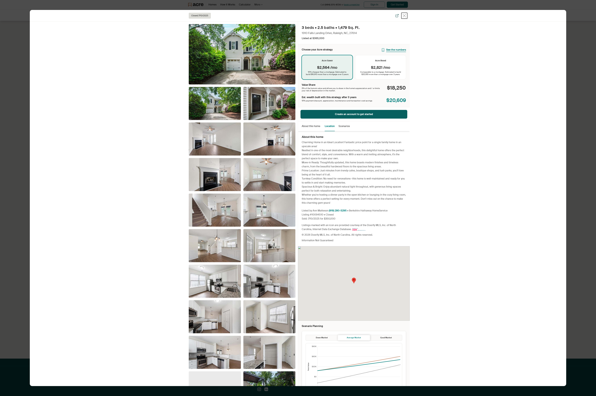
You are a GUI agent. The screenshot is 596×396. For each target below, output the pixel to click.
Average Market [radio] (354, 337)
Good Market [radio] (386, 337)
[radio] (327, 67)
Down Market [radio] (322, 337)
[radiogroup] (354, 67)
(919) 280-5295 (338, 210)
